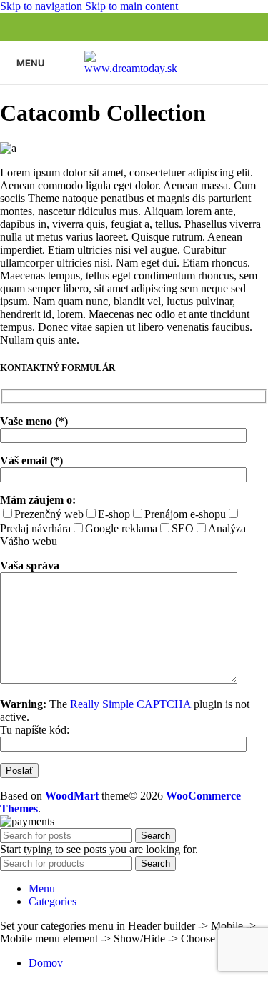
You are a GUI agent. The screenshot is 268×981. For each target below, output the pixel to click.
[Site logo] (134, 68)
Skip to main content (131, 6)
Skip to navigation (42, 6)
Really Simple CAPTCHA (130, 704)
